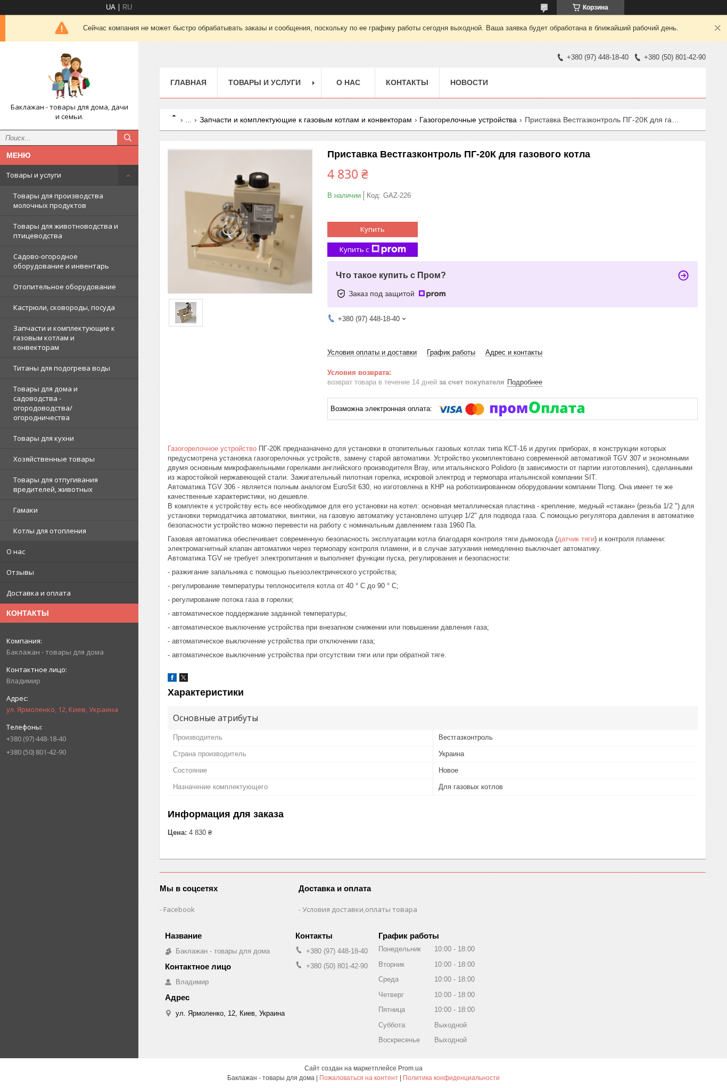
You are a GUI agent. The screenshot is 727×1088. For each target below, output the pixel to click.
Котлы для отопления (49, 530)
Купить (372, 229)
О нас (15, 551)
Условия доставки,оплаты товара (359, 909)
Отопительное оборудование (64, 286)
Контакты (407, 82)
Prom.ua (410, 1068)
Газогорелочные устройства (468, 119)
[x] (183, 679)
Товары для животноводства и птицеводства (65, 230)
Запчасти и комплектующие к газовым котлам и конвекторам (64, 337)
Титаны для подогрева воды (61, 368)
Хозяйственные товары (54, 459)
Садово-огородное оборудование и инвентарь (61, 261)
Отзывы (20, 572)
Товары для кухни (43, 438)
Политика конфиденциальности (451, 1078)
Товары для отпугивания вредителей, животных (55, 484)
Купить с (354, 249)
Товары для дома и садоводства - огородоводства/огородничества (45, 403)
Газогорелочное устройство (212, 449)
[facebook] (172, 679)
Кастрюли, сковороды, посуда (64, 307)
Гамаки (25, 510)
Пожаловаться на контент (358, 1078)
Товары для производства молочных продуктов (58, 200)
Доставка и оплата (38, 593)
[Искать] (127, 138)
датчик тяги (575, 539)
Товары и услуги (33, 175)
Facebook (179, 909)
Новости (469, 82)
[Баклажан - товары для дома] (69, 76)
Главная (188, 82)
